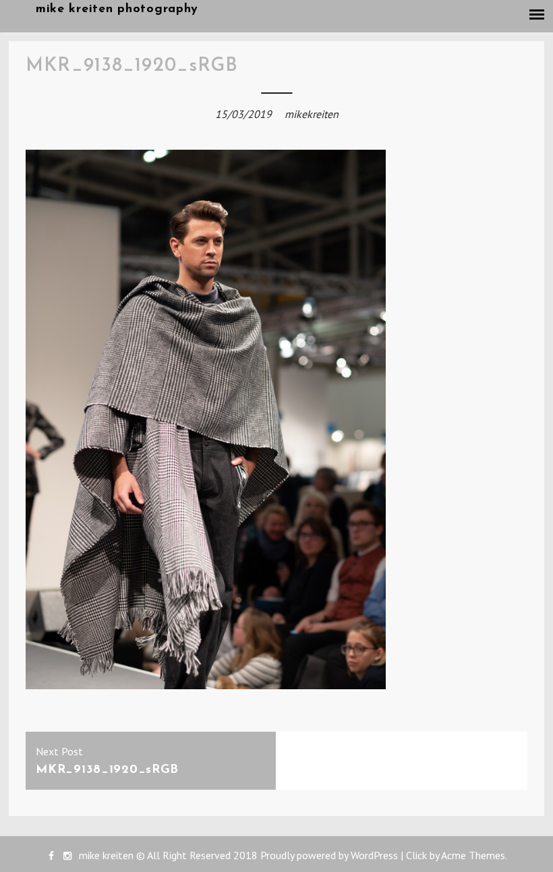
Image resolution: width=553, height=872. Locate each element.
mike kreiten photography (117, 9)
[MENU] (537, 14)
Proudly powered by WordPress (329, 855)
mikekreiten (312, 114)
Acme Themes (473, 855)
